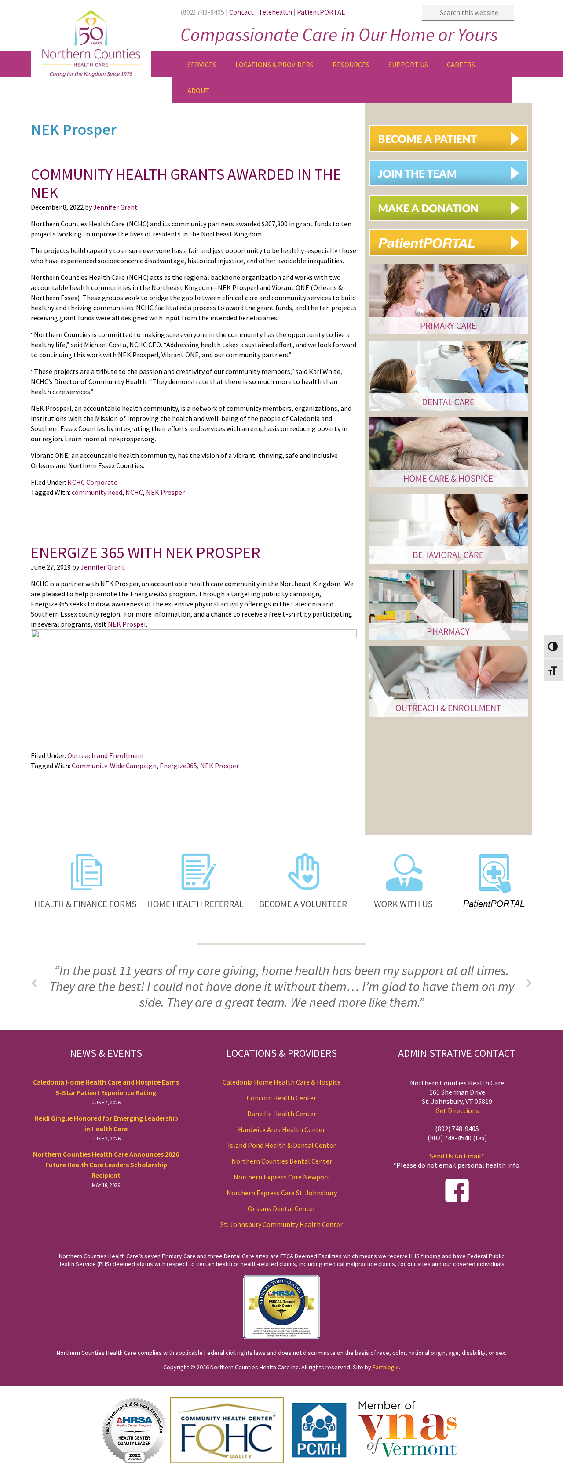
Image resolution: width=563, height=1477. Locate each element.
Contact (241, 11)
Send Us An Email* (457, 1155)
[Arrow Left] (34, 983)
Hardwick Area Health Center (281, 1129)
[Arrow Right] (529, 983)
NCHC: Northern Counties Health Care (101, 38)
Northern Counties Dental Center (281, 1161)
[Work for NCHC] (398, 935)
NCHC (134, 492)
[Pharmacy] (448, 641)
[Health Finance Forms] (85, 935)
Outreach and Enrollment (106, 755)
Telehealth (275, 11)
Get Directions (457, 1110)
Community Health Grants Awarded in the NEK (186, 183)
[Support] (451, 224)
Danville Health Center (281, 1113)
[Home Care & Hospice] (448, 488)
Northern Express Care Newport (282, 1176)
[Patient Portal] (451, 259)
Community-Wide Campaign (114, 765)
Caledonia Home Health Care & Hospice (282, 1082)
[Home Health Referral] (196, 935)
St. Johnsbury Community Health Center (281, 1224)
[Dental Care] (448, 411)
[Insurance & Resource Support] (448, 717)
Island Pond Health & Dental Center (282, 1145)
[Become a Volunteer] (304, 935)
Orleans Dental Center (281, 1208)
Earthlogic (386, 1367)
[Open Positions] (451, 189)
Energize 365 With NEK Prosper (145, 552)
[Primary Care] (448, 335)
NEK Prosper (165, 492)
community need (97, 492)
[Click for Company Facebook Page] (457, 1200)
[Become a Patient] (451, 154)
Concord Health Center (281, 1097)
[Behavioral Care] (448, 564)
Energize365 (178, 765)
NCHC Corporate (92, 482)
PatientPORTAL (321, 11)
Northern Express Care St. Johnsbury (282, 1192)
